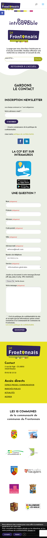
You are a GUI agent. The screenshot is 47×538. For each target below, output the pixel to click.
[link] (2, 13)
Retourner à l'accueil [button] (23, 67)
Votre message (15, 285)
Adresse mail (14, 246)
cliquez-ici (31, 530)
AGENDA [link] (8, 397)
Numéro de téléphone (14, 255)
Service (12, 264)
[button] (43, 6)
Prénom (12, 210)
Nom (11, 201)
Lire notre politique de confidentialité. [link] (20, 325)
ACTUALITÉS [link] (10, 393)
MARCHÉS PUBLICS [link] (13, 389)
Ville (11, 237)
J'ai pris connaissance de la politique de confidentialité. (21, 128)
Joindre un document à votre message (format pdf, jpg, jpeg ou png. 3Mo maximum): (23, 276)
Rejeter (17, 534)
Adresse (12, 219)
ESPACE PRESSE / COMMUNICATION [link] (19, 385)
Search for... (9, 58)
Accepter (7, 534)
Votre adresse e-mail (13, 111)
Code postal (14, 228)
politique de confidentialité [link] (23, 134)
